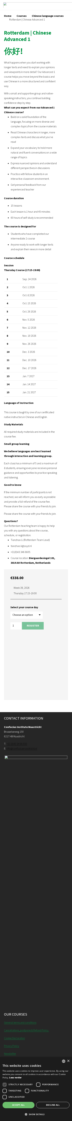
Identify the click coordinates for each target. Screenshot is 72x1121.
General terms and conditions (20, 1022)
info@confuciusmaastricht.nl (21, 748)
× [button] (68, 1061)
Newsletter (10, 1054)
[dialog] (36, 1089)
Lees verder (15, 1077)
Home (7, 16)
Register (33, 625)
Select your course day (24, 607)
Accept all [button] (18, 1105)
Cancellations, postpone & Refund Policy (26, 1030)
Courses (22, 16)
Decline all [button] (53, 1105)
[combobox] (63, 1061)
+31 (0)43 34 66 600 (17, 744)
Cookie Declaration (14, 1038)
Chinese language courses (48, 16)
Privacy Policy (11, 1046)
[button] (36, 1114)
